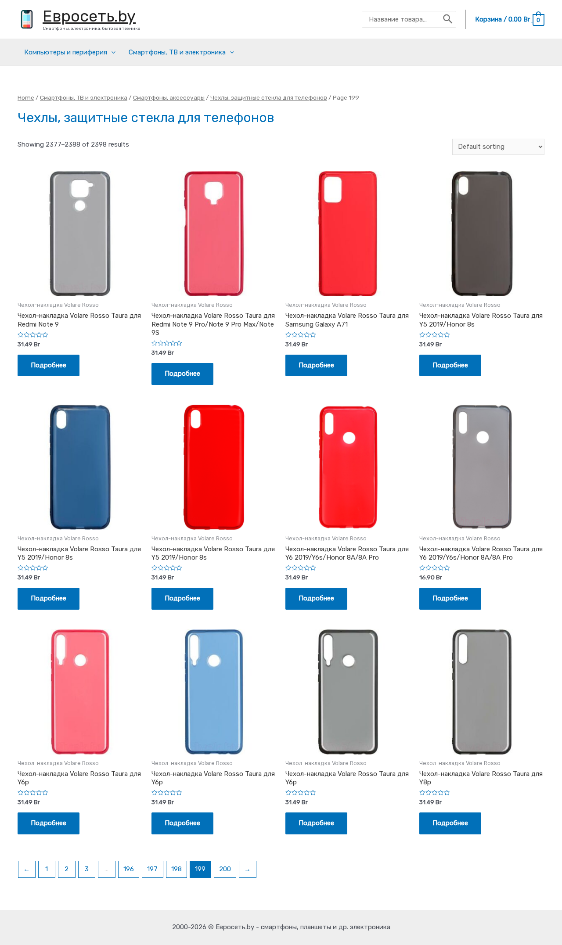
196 (128, 869)
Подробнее (48, 365)
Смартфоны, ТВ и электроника (177, 52)
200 (225, 869)
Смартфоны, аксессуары (169, 97)
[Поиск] (448, 19)
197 (152, 869)
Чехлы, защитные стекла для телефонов (268, 97)
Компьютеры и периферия (65, 52)
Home (26, 97)
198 (176, 869)
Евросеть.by (89, 16)
